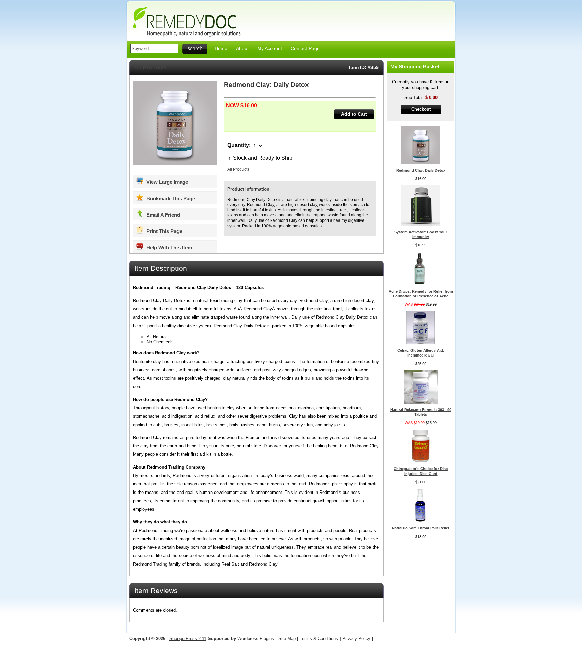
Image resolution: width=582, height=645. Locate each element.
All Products (150, 67)
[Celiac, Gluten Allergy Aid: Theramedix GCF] (421, 342)
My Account (269, 48)
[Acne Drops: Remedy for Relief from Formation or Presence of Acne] (421, 283)
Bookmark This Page (170, 198)
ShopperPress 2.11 (187, 638)
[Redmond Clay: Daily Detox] (420, 162)
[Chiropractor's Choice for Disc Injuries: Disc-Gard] (421, 461)
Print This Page (163, 231)
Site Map (287, 638)
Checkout (421, 109)
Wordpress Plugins (256, 638)
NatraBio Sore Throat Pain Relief (420, 528)
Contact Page (305, 48)
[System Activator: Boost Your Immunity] (420, 224)
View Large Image (166, 182)
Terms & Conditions (319, 638)
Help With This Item (168, 247)
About (242, 48)
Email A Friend (162, 215)
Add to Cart (354, 114)
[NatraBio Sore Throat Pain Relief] (421, 520)
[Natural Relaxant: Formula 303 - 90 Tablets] (421, 402)
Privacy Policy (356, 638)
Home (221, 48)
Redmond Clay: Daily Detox (420, 170)
